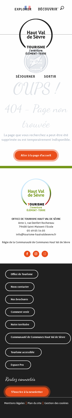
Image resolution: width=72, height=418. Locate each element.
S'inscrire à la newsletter (27, 392)
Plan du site (34, 403)
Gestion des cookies (56, 403)
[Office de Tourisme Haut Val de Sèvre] (36, 43)
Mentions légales (14, 403)
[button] (23, 9)
